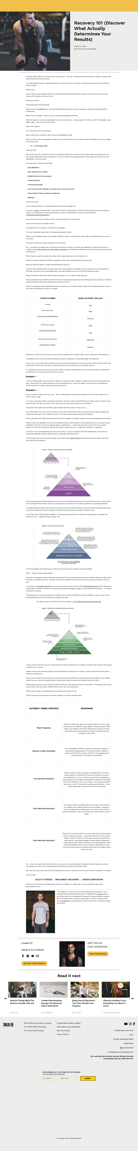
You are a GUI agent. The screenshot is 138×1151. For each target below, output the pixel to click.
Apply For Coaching (98, 954)
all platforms (65, 901)
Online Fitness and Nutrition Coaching (37, 1023)
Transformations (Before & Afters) (68, 1023)
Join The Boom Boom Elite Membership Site (87, 601)
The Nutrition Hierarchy (43, 586)
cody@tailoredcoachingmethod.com (37, 215)
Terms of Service (63, 1034)
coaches (99, 894)
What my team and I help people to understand (52, 249)
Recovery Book (75, 438)
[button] (5, 998)
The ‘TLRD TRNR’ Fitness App (35, 1027)
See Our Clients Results (34, 963)
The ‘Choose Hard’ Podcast (34, 1030)
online (37, 210)
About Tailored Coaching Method (68, 1027)
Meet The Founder (63, 1030)
